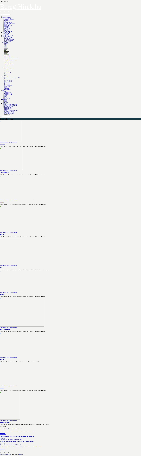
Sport (3, 90)
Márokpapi (6, 48)
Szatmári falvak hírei (8, 69)
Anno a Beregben (7, 18)
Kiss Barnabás (2, 433)
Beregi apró (6, 30)
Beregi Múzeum (7, 28)
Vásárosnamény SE (7, 92)
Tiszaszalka (6, 52)
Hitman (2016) (2, 144)
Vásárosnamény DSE (8, 94)
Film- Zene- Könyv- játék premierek (8, 142)
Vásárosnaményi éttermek (8, 57)
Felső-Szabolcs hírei (7, 72)
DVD (1, 142)
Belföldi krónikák (3, 434)
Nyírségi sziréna (7, 86)
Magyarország (4, 99)
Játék (16, 142)
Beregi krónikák (5, 42)
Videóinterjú (6, 27)
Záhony (5, 75)
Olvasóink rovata (7, 109)
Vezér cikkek (19, 428)
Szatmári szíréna (7, 83)
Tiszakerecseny (7, 51)
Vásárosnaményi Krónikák (7, 17)
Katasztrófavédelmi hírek (8, 80)
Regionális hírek (5, 66)
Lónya (5, 46)
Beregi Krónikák (7, 67)
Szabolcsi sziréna (7, 84)
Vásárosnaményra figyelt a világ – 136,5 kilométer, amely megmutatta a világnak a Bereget (17, 436)
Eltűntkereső (6, 88)
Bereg (5, 91)
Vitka (5, 21)
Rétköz (5, 96)
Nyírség (5, 97)
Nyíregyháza (6, 78)
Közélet (5, 100)
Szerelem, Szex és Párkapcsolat (9, 111)
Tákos (5, 49)
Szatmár (5, 95)
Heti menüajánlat (7, 26)
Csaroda (5, 45)
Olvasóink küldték (7, 107)
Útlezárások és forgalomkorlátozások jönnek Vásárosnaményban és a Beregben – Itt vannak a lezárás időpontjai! (21, 446)
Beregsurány (6, 43)
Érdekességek (4, 103)
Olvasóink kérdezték (8, 108)
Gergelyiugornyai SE (8, 93)
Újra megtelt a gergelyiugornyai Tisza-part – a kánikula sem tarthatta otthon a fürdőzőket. (17, 441)
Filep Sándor (6, 33)
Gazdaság (6, 102)
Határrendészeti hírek (8, 81)
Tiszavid (5, 53)
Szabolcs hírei (6, 74)
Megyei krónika (5, 76)
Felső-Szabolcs (7, 98)
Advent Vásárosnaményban (9, 39)
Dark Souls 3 (2, 359)
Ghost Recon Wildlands (4, 172)
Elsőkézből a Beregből (8, 22)
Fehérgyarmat (6, 70)
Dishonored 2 (2, 294)
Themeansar (21, 454)
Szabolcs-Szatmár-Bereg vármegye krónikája (12, 77)
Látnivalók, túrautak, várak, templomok (11, 105)
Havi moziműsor (7, 24)
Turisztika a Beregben (6, 55)
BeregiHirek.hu (20, 6)
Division (1, 267)
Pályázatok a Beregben (8, 31)
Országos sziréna (7, 89)
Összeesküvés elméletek (8, 106)
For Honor (2, 202)
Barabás (5, 44)
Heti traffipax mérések (8, 25)
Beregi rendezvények (6, 36)
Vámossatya (6, 54)
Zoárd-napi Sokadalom (8, 38)
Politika (5, 101)
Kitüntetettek (6, 65)
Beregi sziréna (6, 82)
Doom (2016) (2, 234)
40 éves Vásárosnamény (8, 37)
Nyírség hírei (6, 71)
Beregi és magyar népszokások (9, 112)
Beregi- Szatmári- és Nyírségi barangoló (11, 104)
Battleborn (2, 388)
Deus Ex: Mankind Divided (5, 329)
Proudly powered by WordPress (5, 454)
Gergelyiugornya (7, 20)
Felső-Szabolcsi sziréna (8, 85)
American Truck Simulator (5, 422)
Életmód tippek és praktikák (9, 113)
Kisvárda (6, 73)
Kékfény (3, 79)
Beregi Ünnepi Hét (7, 41)
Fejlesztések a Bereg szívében (9, 23)
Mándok (5, 47)
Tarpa (5, 50)
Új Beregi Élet (6, 29)
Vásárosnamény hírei (4, 428)
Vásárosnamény (7, 56)
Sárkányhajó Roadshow (8, 40)
